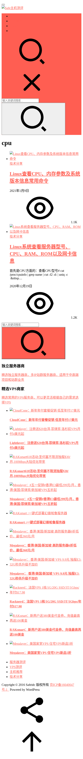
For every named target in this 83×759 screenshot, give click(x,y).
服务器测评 (18, 16)
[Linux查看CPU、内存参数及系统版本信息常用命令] (45, 158)
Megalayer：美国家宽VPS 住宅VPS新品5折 (40, 652)
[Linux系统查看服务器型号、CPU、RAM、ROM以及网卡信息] (45, 231)
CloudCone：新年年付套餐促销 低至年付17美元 (44, 420)
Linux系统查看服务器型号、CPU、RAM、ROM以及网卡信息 (43, 254)
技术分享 (16, 30)
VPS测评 (16, 21)
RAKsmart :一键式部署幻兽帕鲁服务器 (37, 522)
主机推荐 (16, 26)
